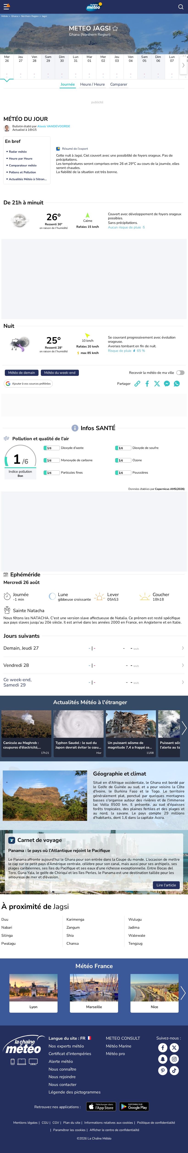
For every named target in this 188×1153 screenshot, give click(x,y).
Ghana (14, 16)
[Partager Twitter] (157, 384)
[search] (181, 7)
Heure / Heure (92, 84)
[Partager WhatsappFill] (177, 384)
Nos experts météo (66, 1046)
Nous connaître (62, 1069)
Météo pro (115, 1053)
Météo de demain (21, 372)
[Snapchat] (162, 1059)
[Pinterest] (162, 1070)
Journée (68, 84)
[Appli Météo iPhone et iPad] (101, 1107)
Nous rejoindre (62, 1077)
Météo (4, 16)
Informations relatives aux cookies (108, 1122)
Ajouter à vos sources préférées (31, 383)
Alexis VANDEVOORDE (53, 126)
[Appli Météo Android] (134, 1107)
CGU (45, 1122)
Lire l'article (166, 885)
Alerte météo (61, 1061)
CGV (56, 1122)
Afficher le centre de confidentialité (114, 1130)
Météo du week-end (59, 372)
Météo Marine (118, 1046)
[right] (183, 65)
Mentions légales (25, 1122)
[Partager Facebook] (147, 384)
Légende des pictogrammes (75, 1092)
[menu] (7, 7)
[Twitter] (174, 1047)
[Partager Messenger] (167, 384)
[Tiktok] (174, 1070)
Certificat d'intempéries (70, 1053)
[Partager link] (137, 384)
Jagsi (44, 16)
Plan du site (71, 1122)
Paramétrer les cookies (69, 1130)
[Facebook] (162, 1047)
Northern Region (30, 16)
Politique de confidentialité (156, 1122)
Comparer (118, 84)
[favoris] (115, 28)
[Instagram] (174, 1059)
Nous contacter (62, 1084)
